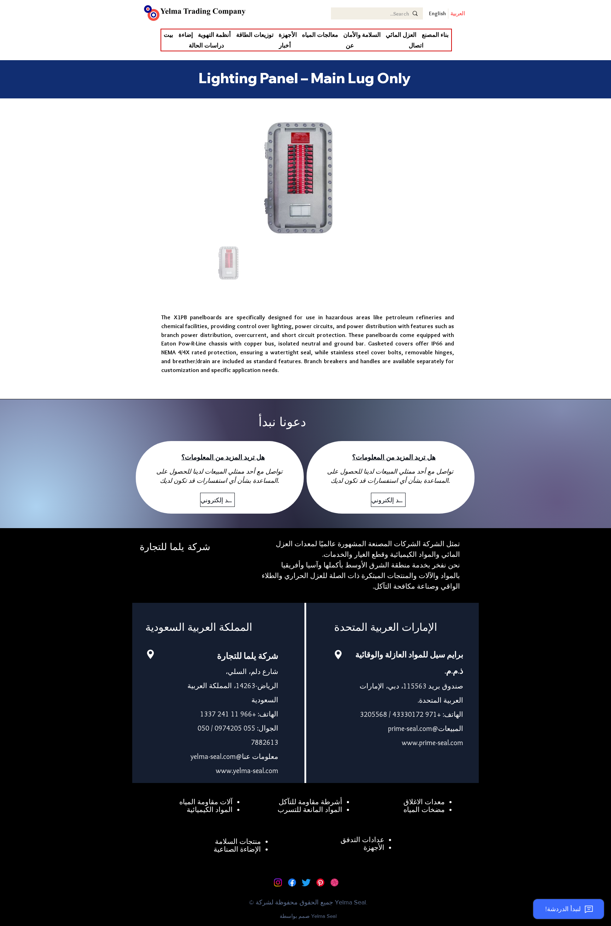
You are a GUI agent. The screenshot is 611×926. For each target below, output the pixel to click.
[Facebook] (292, 882)
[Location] (150, 654)
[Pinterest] (320, 882)
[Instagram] (278, 882)
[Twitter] (306, 882)
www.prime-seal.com (432, 742)
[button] (401, 34)
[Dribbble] (334, 882)
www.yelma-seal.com (247, 770)
